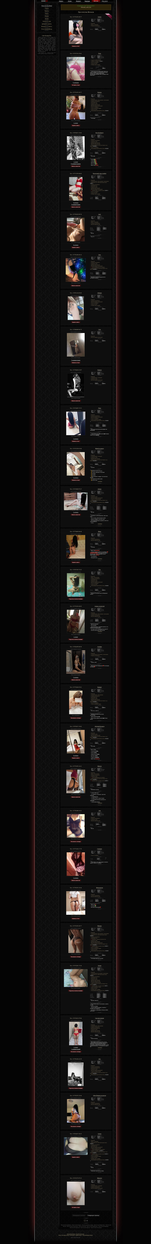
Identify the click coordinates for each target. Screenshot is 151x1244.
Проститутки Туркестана (99, 1225)
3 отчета (75, 439)
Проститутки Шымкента (66, 1225)
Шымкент (78, 1)
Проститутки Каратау (85, 1227)
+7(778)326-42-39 (77, 1059)
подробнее (100, 481)
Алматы (61, 1)
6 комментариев (76, 164)
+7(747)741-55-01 (77, 53)
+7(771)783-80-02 (77, 173)
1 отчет (76, 123)
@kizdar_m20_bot (86, 7)
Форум (47, 16)
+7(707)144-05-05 (77, 293)
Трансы (47, 11)
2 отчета (75, 512)
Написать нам (47, 21)
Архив (47, 18)
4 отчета (75, 203)
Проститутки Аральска (75, 1227)
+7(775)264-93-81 (77, 687)
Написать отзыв (76, 362)
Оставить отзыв (76, 85)
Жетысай (96, 1)
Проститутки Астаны (80, 1233)
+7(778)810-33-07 (77, 370)
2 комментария (75, 204)
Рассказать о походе (76, 718)
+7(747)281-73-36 (77, 965)
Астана (69, 1)
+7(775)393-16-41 (77, 766)
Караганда (87, 1)
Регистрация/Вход (46, 29)
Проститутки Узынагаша (96, 1227)
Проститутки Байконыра (92, 1226)
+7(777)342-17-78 (77, 849)
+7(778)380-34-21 (77, 810)
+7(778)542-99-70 (77, 214)
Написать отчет (75, 46)
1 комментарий (75, 1049)
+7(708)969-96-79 (77, 329)
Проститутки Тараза (76, 1225)
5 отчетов (76, 82)
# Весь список (105, 1)
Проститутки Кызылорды (87, 1225)
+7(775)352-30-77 (77, 17)
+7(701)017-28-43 (77, 1134)
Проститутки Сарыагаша (72, 1226)
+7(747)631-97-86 (77, 1018)
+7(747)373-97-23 (77, 1178)
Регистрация (72, 1235)
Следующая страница (93, 1215)
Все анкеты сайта (65, 1235)
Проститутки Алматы (71, 1233)
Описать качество (76, 166)
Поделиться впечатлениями (75, 599)
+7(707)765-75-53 (77, 569)
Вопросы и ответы (46, 26)
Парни (47, 8)
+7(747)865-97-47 (77, 489)
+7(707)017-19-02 (77, 133)
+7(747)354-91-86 (77, 448)
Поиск (46, 13)
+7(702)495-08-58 (77, 646)
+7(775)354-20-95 (77, 606)
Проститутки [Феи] (46, 6)
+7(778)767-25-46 (77, 887)
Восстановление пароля (87, 1235)
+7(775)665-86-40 (77, 531)
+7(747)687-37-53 (77, 408)
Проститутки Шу (82, 1226)
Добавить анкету (47, 24)
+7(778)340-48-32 (77, 255)
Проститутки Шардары (103, 1226)
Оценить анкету (75, 125)
